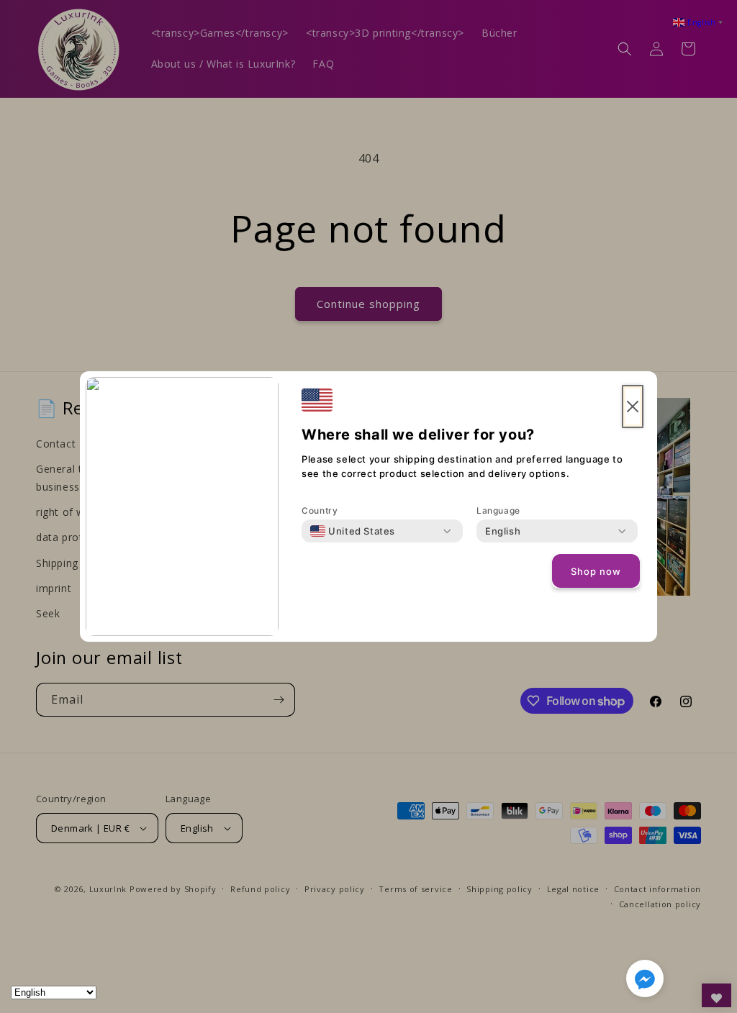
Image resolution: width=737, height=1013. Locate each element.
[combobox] (352, 531)
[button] (645, 981)
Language (498, 510)
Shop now (596, 571)
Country (320, 510)
